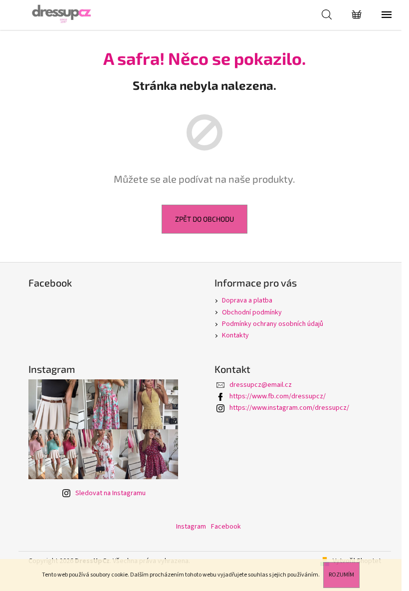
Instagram (191, 527)
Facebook (226, 527)
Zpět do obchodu (204, 219)
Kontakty (235, 335)
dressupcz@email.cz (260, 385)
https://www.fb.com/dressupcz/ (277, 396)
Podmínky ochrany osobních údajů (272, 324)
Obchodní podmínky (252, 312)
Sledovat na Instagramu (110, 493)
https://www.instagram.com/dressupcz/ (289, 408)
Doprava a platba (247, 300)
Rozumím (341, 575)
